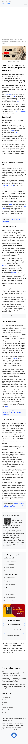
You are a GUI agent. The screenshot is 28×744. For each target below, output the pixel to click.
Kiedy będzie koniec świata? (14, 635)
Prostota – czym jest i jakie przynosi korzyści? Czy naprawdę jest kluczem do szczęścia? (14, 505)
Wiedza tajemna (10, 594)
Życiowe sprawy (10, 564)
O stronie (4, 702)
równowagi (4, 265)
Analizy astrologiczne (11, 600)
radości (15, 182)
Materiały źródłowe (10, 584)
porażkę (16, 132)
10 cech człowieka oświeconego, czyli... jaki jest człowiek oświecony (12, 412)
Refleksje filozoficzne (11, 591)
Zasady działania (6, 709)
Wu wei (3, 325)
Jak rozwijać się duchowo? (14, 629)
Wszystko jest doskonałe (14, 624)
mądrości (12, 96)
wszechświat (5, 267)
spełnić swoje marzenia (8, 185)
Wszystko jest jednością (18, 316)
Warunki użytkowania (7, 707)
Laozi (18, 101)
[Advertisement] (14, 21)
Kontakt (4, 712)
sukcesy (12, 130)
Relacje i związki (10, 570)
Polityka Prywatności (7, 704)
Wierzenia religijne (10, 597)
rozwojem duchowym (20, 111)
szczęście (13, 272)
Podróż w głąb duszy (11, 561)
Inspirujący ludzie (14, 39)
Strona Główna (5, 39)
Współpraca (5, 699)
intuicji (6, 406)
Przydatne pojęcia (10, 577)
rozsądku (10, 204)
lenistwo (15, 358)
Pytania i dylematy (10, 567)
